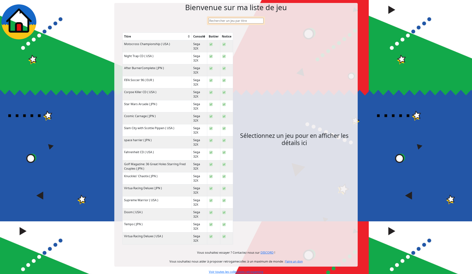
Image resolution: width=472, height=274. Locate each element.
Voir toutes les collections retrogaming (236, 272)
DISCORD (267, 253)
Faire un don (294, 261)
